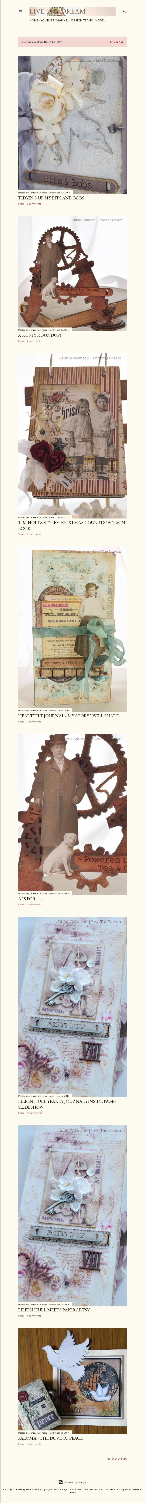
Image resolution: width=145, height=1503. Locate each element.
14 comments (34, 1112)
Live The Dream (57, 11)
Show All (116, 41)
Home (34, 20)
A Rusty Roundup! (39, 335)
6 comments (34, 1315)
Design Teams (82, 20)
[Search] (124, 10)
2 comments (34, 203)
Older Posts (117, 1459)
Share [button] (21, 203)
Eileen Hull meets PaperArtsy (53, 1310)
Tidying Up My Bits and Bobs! (52, 198)
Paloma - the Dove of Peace (50, 1438)
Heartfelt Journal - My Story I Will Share (68, 716)
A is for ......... (31, 899)
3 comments (34, 904)
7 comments (34, 534)
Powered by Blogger (75, 1482)
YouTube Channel (55, 20)
